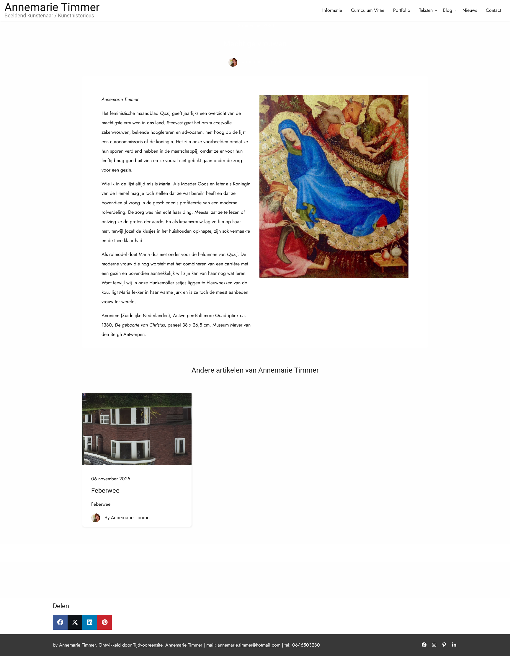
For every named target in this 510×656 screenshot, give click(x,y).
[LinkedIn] (454, 645)
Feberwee (105, 490)
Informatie (332, 10)
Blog (447, 10)
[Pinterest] (444, 645)
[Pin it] (104, 622)
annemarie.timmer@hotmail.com (249, 645)
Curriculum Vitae (367, 10)
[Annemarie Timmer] (232, 62)
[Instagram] (434, 645)
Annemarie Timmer (262, 62)
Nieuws (469, 10)
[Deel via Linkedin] (89, 622)
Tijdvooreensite (147, 645)
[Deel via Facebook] (60, 622)
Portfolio (401, 10)
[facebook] (424, 645)
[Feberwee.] (137, 429)
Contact (493, 10)
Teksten (426, 10)
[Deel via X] (75, 622)
